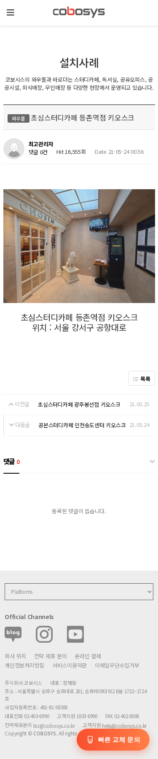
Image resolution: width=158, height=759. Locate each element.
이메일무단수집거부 (117, 665)
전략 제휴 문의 (50, 656)
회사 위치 (15, 656)
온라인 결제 (88, 656)
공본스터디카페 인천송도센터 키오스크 (82, 425)
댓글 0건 (38, 152)
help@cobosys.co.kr (124, 725)
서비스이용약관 (69, 665)
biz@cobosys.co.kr (54, 725)
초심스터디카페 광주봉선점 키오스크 (79, 404)
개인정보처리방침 (24, 665)
